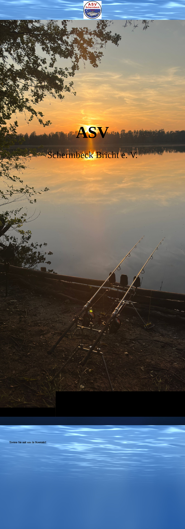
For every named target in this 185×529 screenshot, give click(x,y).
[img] (92, 218)
